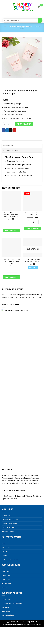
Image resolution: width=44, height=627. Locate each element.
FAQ (3, 543)
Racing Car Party (8, 615)
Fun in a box (6, 599)
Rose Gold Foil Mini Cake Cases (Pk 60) (32, 260)
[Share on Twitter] (7, 130)
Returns (4, 587)
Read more (32, 267)
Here (30, 118)
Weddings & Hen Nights (17, 26)
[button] (3, 7)
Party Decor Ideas (8, 527)
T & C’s (4, 551)
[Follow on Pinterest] (27, 16)
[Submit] (40, 20)
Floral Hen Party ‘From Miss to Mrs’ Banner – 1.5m (11, 261)
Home (5, 26)
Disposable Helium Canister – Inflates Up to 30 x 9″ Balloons (11, 214)
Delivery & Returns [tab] (11, 150)
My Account (6, 571)
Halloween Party (8, 531)
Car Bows (5, 607)
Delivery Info (6, 583)
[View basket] (39, 7)
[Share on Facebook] (3, 130)
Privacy (4, 555)
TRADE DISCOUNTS (9, 559)
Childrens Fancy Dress (10, 519)
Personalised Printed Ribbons (12, 603)
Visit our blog (6, 579)
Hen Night (29, 26)
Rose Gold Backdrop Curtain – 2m (32, 214)
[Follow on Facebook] (16, 16)
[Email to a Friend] (10, 130)
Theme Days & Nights (9, 523)
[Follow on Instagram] (19, 16)
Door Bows (6, 611)
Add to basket (24, 124)
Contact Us (6, 575)
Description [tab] (8, 146)
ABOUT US (6, 547)
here (15, 499)
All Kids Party (6, 515)
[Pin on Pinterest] (14, 130)
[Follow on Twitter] (23, 16)
